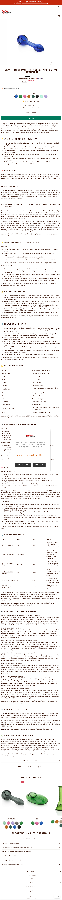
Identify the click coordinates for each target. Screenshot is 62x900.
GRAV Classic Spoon (8, 580)
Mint (41, 96)
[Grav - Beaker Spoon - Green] (52, 822)
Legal (31, 882)
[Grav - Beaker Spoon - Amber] (57, 822)
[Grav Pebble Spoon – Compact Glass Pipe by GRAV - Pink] (37, 823)
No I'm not (23, 465)
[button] (31, 78)
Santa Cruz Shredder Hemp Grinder (42, 715)
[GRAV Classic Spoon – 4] (4, 823)
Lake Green (33, 96)
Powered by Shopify (31, 898)
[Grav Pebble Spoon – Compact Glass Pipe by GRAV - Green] (33, 823)
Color (31, 93)
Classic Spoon (49, 596)
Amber (29, 96)
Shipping (24, 82)
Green (20, 96)
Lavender (45, 96)
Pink (24, 96)
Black (37, 96)
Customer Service (31, 875)
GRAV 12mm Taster (8, 554)
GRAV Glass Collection (49, 229)
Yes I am (39, 465)
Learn (31, 878)
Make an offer (31, 119)
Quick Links (31, 871)
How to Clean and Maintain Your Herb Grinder (15, 498)
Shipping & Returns (31, 760)
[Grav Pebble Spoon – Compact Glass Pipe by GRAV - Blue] (41, 823)
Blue (16, 96)
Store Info (31, 886)
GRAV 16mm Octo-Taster (50, 720)
